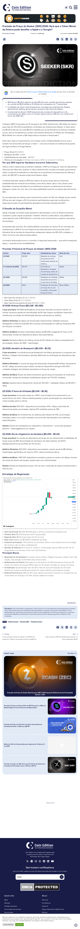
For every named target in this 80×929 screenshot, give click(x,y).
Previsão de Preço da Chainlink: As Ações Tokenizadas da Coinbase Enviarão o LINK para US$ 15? (23, 725)
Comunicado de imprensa (12, 909)
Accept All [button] (19, 924)
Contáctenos (46, 903)
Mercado (7, 903)
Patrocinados (8, 912)
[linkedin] (48, 861)
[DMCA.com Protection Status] (40, 887)
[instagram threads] (40, 861)
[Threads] (71, 39)
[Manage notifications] (75, 925)
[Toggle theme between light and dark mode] (66, 7)
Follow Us (45, 906)
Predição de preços (36, 622)
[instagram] (36, 861)
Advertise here (71, 603)
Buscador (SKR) (24, 622)
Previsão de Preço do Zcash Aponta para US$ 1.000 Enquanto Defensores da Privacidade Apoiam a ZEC (40, 694)
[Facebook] (58, 39)
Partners (44, 912)
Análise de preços (13, 622)
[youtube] (52, 861)
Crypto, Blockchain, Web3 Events (53, 909)
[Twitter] (62, 39)
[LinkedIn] (67, 39)
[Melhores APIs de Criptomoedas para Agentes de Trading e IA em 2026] (62, 745)
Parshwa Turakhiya (9, 33)
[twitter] (27, 861)
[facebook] (44, 861)
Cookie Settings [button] (8, 924)
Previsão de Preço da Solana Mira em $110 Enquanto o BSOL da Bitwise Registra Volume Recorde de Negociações (25, 706)
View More (71, 653)
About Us (45, 900)
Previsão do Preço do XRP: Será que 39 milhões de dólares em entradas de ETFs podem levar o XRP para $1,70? (24, 765)
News (6, 900)
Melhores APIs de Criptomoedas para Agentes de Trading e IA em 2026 (24, 745)
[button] (76, 7)
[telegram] (32, 861)
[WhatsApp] (76, 39)
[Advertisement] (40, 816)
